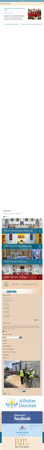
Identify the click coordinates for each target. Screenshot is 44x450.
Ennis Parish (5, 4)
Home (3, 433)
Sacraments (21, 433)
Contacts (33, 433)
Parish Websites (35, 436)
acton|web (31, 437)
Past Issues (14, 291)
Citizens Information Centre (22, 418)
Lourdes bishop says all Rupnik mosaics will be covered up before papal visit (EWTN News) (36, 422)
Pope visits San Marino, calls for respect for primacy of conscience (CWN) (35, 417)
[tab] (22, 295)
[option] (22, 375)
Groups (16, 433)
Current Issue (9, 291)
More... (31, 428)
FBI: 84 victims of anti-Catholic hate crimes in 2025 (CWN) (36, 426)
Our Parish (7, 433)
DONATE (22, 0)
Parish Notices (4, 422)
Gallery (26, 433)
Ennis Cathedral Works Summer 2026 (22, 389)
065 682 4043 (6, 439)
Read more (6, 216)
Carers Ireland (19, 416)
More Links (19, 423)
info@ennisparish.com (6, 440)
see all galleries (8, 393)
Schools (12, 433)
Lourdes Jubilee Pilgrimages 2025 (12, 24)
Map (29, 433)
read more (6, 331)
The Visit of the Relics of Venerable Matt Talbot (31, 24)
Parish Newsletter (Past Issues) (7, 420)
